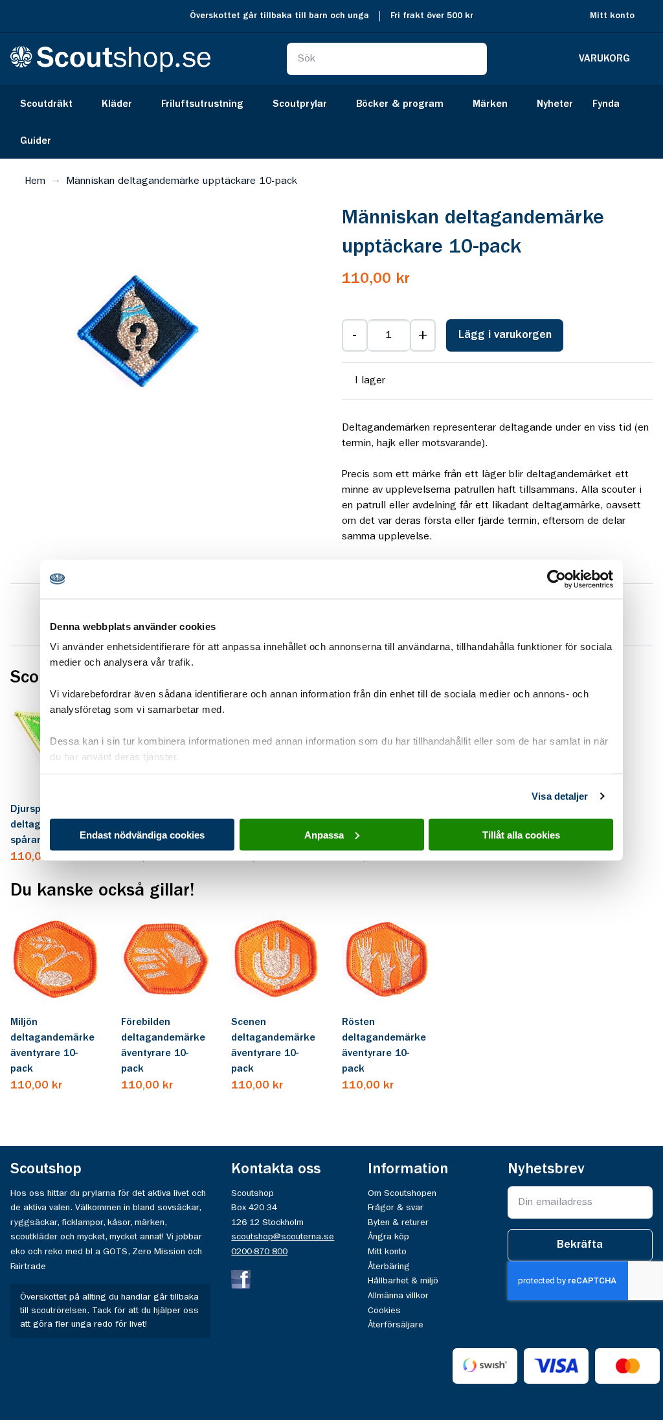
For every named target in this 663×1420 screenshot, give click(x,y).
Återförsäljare (395, 1325)
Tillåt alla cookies (521, 834)
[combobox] (387, 59)
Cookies (384, 1310)
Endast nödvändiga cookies (142, 834)
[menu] (331, 122)
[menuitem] (51, 103)
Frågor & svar (395, 1208)
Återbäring (389, 1266)
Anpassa (324, 834)
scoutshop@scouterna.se (282, 1237)
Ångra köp (388, 1237)
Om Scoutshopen (402, 1193)
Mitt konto (612, 15)
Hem (35, 181)
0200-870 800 (259, 1252)
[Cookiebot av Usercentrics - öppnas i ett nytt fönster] (556, 579)
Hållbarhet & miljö (403, 1281)
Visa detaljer (560, 796)
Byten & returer (398, 1222)
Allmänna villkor (398, 1296)
